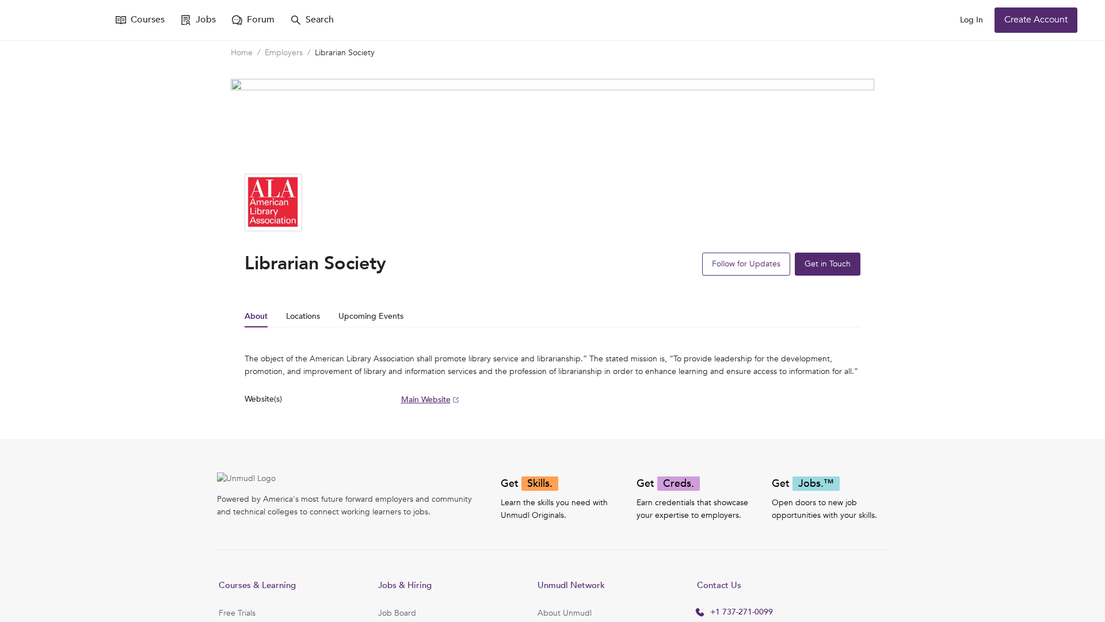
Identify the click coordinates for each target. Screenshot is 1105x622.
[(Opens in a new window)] (62, 20)
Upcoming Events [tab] (370, 316)
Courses (148, 19)
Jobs (206, 19)
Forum (261, 19)
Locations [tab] (303, 316)
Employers (284, 52)
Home (242, 52)
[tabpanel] (552, 379)
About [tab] (256, 316)
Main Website (426, 399)
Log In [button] (971, 19)
